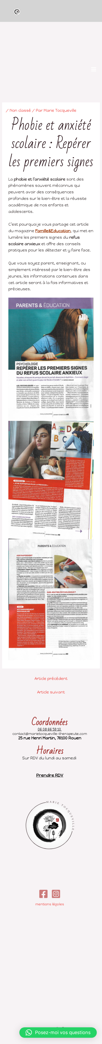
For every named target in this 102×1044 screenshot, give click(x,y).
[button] (58, 1032)
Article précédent (51, 678)
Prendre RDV (49, 775)
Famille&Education (53, 231)
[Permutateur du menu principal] (93, 69)
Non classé (20, 110)
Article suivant (51, 692)
